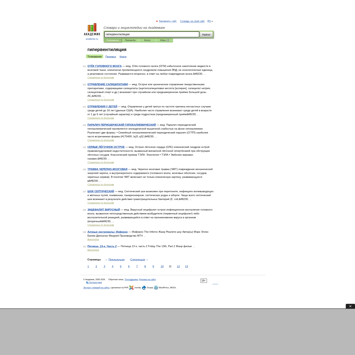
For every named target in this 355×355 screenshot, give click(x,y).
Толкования (112, 40)
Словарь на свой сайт (192, 21)
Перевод (110, 56)
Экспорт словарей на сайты (96, 287)
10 (162, 266)
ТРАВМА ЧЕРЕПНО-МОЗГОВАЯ (107, 169)
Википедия (93, 239)
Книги (147, 40)
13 (186, 266)
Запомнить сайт (168, 21)
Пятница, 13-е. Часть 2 (102, 246)
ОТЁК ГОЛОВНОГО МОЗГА (104, 65)
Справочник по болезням (100, 77)
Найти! (206, 34)
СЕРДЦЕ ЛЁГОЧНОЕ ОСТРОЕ (106, 146)
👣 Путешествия (94, 282)
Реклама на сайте (147, 279)
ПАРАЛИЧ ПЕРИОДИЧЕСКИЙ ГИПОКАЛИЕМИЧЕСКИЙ (121, 124)
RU (209, 21)
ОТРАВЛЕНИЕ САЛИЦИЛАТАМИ (107, 84)
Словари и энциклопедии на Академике (134, 28)
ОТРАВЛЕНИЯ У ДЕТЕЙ (102, 106)
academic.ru (92, 39)
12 (178, 266)
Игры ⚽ (164, 40)
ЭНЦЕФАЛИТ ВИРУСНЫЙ (103, 209)
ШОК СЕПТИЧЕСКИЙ (100, 191)
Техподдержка (131, 279)
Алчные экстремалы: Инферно (107, 231)
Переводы (130, 40)
